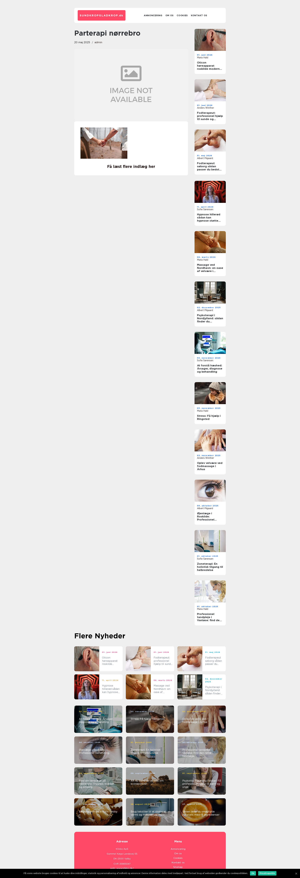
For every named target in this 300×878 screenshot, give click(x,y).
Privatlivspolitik (267, 873)
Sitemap (178, 867)
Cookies (182, 15)
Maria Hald (202, 57)
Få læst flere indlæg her (131, 166)
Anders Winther (205, 108)
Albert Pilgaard (205, 158)
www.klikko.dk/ (125, 868)
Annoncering (153, 15)
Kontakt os (199, 15)
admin (98, 42)
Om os (169, 15)
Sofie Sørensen (205, 209)
